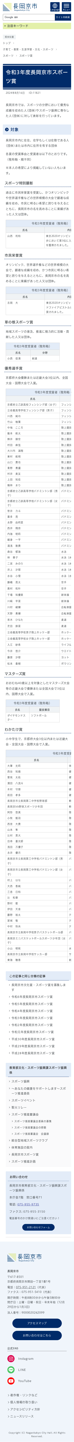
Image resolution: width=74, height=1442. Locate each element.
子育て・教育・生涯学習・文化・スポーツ (28, 49)
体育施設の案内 (22, 1147)
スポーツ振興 (20, 1081)
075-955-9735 (28, 1204)
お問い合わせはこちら (37, 1335)
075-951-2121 (26, 1287)
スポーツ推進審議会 (25, 1114)
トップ (7, 43)
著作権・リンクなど (23, 1395)
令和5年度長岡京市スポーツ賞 (32, 1004)
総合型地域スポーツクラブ (29, 1140)
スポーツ (8, 55)
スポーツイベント (23, 1100)
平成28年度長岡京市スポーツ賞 (33, 1053)
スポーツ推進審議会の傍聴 (30, 1127)
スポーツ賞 (26, 55)
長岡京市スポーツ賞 (25, 1154)
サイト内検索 (63, 17)
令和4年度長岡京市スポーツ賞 (32, 1011)
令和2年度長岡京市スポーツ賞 (32, 1025)
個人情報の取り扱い (23, 1402)
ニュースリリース (22, 1416)
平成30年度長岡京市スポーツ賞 (33, 1039)
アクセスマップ (37, 1323)
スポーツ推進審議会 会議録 (31, 1134)
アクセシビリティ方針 (25, 1409)
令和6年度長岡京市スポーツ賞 (32, 996)
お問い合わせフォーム (38, 1227)
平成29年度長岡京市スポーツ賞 (33, 1046)
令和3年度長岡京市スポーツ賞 (32, 1018)
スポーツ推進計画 (23, 1161)
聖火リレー (19, 1107)
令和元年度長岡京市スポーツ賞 (32, 1032)
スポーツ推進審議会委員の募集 (33, 1121)
